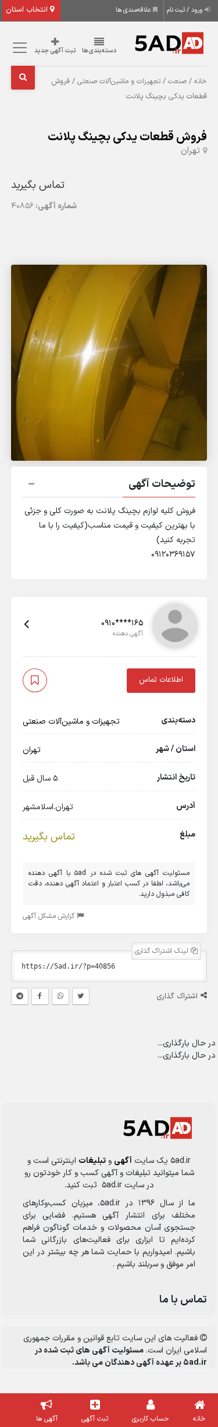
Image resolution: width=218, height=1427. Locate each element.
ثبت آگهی (94, 1419)
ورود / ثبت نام (186, 10)
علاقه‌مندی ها (134, 10)
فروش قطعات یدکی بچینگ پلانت (127, 137)
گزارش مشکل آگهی (50, 916)
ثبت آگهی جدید (55, 51)
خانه (200, 81)
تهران (190, 151)
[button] (109, 486)
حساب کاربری (150, 1419)
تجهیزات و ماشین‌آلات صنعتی (118, 81)
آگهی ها (47, 1419)
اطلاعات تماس (161, 680)
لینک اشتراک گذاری (163, 951)
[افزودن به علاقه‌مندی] (35, 680)
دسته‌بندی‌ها (99, 51)
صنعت (177, 81)
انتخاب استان (28, 10)
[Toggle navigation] (18, 48)
